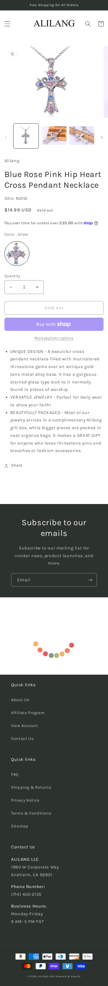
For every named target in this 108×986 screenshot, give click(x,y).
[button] (7, 23)
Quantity (12, 276)
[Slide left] (6, 137)
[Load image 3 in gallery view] (81, 136)
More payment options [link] (54, 338)
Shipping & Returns (31, 787)
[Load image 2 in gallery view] (54, 136)
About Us (20, 700)
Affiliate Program (28, 712)
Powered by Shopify (68, 976)
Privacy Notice (25, 800)
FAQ (15, 774)
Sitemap (19, 826)
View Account (24, 725)
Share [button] (17, 465)
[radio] (16, 253)
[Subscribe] (90, 580)
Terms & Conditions (31, 813)
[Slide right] (102, 137)
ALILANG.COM (46, 976)
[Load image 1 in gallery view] (26, 136)
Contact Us (22, 738)
